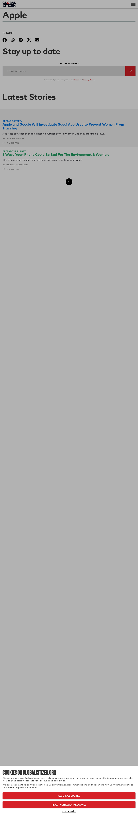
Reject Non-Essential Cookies (69, 804)
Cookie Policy (69, 811)
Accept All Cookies (69, 795)
